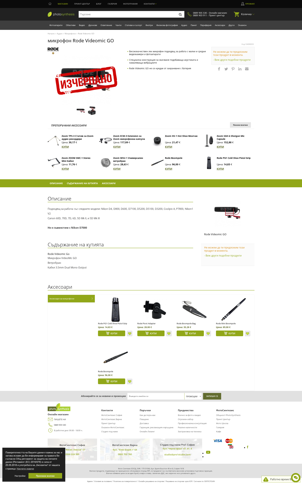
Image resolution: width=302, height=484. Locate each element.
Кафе (218, 431)
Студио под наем (109, 431)
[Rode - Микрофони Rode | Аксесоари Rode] (53, 51)
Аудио (184, 25)
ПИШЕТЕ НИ (60, 419)
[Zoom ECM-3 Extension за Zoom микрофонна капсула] (105, 140)
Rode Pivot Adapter (146, 323)
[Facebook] (247, 447)
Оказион (242, 25)
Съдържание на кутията (82, 183)
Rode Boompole (173, 157)
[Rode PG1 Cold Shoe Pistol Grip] (209, 162)
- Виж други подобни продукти (232, 59)
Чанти (118, 25)
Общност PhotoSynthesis (228, 415)
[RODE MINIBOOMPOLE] (233, 309)
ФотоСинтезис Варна (111, 419)
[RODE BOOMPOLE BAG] (194, 309)
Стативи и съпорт (133, 25)
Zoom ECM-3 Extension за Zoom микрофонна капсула (129, 137)
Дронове (92, 25)
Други (232, 25)
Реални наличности (187, 427)
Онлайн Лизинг (147, 431)
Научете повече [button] (25, 468)
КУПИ (65, 147)
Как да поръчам (147, 415)
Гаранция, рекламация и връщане (156, 427)
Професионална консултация (192, 423)
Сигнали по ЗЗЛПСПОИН (204, 481)
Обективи (71, 25)
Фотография (130, 3)
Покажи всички (240, 125)
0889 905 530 (60, 424)
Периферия (205, 25)
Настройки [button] (20, 475)
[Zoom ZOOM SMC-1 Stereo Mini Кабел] (54, 162)
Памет (194, 25)
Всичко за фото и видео (189, 415)
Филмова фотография (167, 25)
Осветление (106, 25)
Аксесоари (220, 25)
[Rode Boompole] (157, 162)
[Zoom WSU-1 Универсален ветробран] (105, 162)
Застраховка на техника (189, 431)
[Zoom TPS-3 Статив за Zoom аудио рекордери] (54, 140)
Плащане (144, 419)
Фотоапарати (55, 25)
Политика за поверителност (125, 481)
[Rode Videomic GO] (227, 213)
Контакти (149, 3)
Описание (56, 183)
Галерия (112, 3)
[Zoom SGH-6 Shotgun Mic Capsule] (209, 140)
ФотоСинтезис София (111, 415)
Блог (98, 3)
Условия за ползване (103, 481)
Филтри (149, 25)
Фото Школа (222, 423)
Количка (246, 14)
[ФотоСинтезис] (61, 14)
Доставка (144, 423)
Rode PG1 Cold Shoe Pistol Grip (234, 157)
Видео (82, 25)
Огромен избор (185, 419)
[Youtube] (207, 453)
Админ (90, 481)
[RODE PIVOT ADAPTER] (155, 309)
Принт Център (108, 423)
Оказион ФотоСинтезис (112, 427)
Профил (249, 3)
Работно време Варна (283, 479)
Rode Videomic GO (215, 234)
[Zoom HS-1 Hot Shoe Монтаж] (157, 140)
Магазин (63, 3)
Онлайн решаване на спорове (151, 481)
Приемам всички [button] (45, 475)
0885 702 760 (125, 454)
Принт (82, 3)
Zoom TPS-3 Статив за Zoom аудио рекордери (77, 137)
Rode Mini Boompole (226, 323)
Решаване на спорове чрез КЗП (179, 481)
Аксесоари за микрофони (61, 298)
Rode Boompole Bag (186, 323)
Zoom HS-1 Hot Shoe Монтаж (181, 135)
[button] (219, 70)
